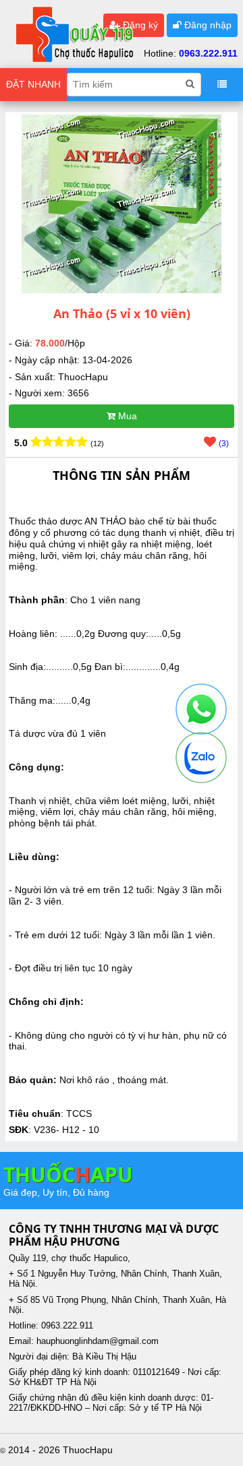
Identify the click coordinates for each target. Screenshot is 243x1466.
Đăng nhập (207, 25)
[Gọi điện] (201, 709)
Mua (126, 415)
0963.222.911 (208, 53)
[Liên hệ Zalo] (201, 757)
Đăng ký (139, 25)
